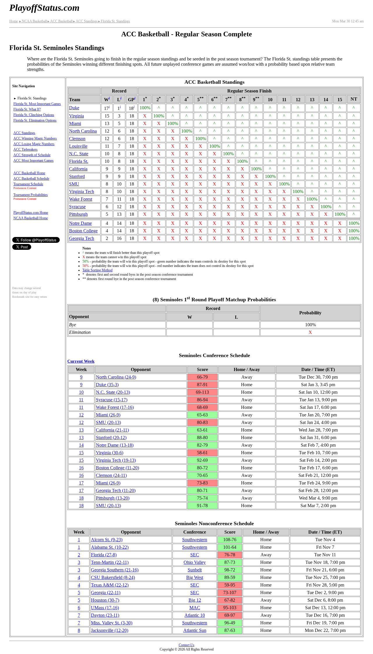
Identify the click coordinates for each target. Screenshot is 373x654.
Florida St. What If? (27, 109)
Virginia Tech (81, 191)
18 (81, 498)
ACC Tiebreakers (25, 149)
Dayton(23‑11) (105, 615)
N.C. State (78, 153)
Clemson (77, 138)
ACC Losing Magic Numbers (33, 144)
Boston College (83, 230)
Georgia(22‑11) (105, 592)
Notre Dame (80, 223)
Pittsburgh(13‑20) (112, 498)
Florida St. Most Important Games (37, 104)
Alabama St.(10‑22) (110, 547)
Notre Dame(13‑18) (114, 445)
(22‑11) (110, 562)
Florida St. (78, 161)
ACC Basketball (60, 21)
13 (81, 429)
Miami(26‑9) (108, 414)
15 (81, 452)
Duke (74, 107)
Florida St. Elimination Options (35, 120)
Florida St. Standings (114, 21)
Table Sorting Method (97, 270)
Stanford (77, 176)
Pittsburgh (78, 214)
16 (81, 467)
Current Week (80, 361)
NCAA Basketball (33, 21)
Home (13, 21)
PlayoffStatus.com (44, 7)
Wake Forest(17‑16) (115, 407)
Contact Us (186, 645)
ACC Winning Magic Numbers (35, 138)
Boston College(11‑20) (117, 467)
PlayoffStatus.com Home (30, 213)
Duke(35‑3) (107, 384)
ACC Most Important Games (33, 160)
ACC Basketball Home (29, 173)
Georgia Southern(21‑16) (114, 569)
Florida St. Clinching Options (33, 115)
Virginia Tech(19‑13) (116, 460)
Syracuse (77, 206)
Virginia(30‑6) (109, 452)
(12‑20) (109, 630)
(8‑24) (113, 577)
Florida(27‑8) (104, 554)
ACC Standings (85, 21)
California (78, 168)
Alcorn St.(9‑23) (106, 539)
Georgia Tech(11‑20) (116, 490)
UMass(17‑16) (105, 607)
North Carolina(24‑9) (116, 377)
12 (81, 414)
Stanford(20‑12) (111, 437)
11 (81, 399)
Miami (75, 123)
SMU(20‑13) (108, 422)
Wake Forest (80, 199)
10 (81, 392)
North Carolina (83, 131)
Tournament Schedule (28, 184)
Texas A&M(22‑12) (110, 584)
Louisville (78, 146)
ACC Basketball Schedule (31, 179)
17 (81, 482)
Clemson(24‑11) (111, 475)
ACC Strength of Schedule (31, 155)
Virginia (76, 115)
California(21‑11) (112, 429)
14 (81, 445)
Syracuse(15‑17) (111, 399)
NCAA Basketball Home (30, 218)
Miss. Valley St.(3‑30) (111, 622)
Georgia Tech (81, 238)
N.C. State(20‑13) (113, 392)
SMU (74, 183)
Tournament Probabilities (30, 195)
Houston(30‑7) (105, 600)
